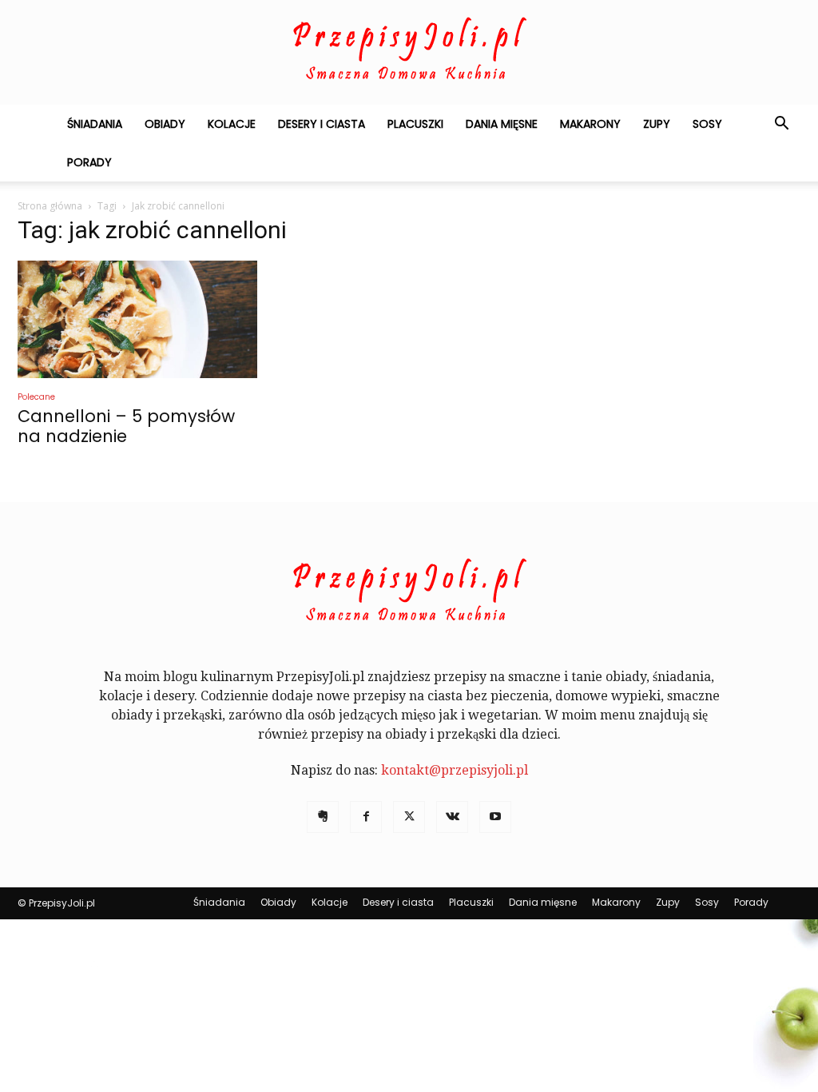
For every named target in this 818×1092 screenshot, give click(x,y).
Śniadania (94, 124)
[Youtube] (495, 817)
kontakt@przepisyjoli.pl (454, 770)
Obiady (165, 124)
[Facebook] (366, 817)
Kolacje (232, 124)
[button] (781, 125)
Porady (89, 162)
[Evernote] (323, 817)
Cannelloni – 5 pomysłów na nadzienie (126, 426)
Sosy (707, 124)
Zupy (656, 124)
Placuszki (415, 124)
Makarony (590, 124)
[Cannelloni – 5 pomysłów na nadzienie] (137, 319)
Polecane (36, 397)
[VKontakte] (452, 817)
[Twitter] (409, 817)
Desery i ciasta (321, 124)
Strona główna (50, 206)
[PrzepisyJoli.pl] (409, 53)
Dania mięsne (502, 124)
